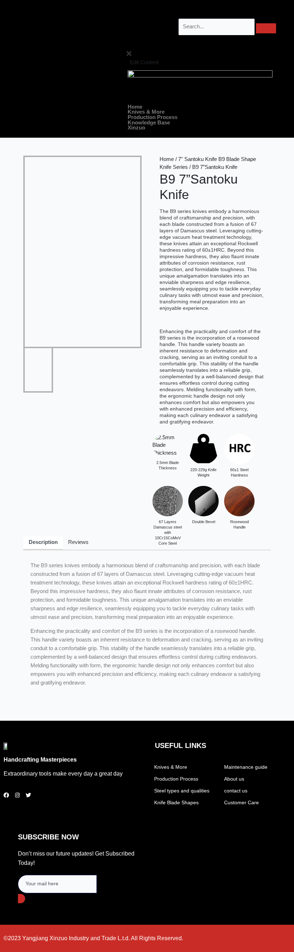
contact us (235, 791)
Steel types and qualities (181, 791)
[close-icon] (129, 54)
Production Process (152, 117)
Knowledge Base (149, 122)
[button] (200, 112)
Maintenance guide (245, 767)
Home (135, 107)
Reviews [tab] (78, 542)
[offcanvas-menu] (126, 44)
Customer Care (241, 802)
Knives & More (146, 112)
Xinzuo (136, 128)
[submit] (21, 898)
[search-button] (266, 28)
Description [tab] (43, 542)
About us (234, 779)
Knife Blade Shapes (176, 802)
